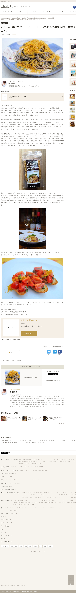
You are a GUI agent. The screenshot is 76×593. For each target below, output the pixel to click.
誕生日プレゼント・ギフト (29, 459)
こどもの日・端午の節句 (7, 489)
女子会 (30, 470)
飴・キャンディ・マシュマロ (19, 504)
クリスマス (4, 480)
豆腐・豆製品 (25, 497)
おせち (11, 483)
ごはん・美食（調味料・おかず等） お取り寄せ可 (12, 442)
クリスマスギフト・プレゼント (40, 461)
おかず (44, 494)
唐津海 (19, 360)
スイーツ (11, 476)
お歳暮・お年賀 (52, 461)
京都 (16, 546)
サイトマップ (30, 591)
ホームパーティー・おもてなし (9, 470)
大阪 (45, 546)
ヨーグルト (50, 492)
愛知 (30, 546)
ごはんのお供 (36, 492)
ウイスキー (24, 507)
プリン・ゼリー (51, 500)
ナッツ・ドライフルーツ (32, 494)
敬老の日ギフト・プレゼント (25, 461)
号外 (2, 538)
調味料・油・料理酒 (27, 492)
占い (2, 529)
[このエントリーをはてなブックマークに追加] (55, 352)
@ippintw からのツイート (38, 551)
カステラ (41, 502)
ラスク (71, 500)
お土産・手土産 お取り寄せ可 (47, 440)
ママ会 (25, 470)
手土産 (21, 470)
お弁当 (39, 497)
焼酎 (20, 507)
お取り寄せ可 (5, 360)
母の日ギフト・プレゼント (25, 463)
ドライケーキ (34, 502)
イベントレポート (6, 523)
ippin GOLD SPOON (6, 541)
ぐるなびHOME (4, 591)
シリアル (57, 492)
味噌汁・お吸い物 (50, 497)
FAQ (35, 591)
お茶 (11, 510)
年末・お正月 (4, 483)
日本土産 (41, 466)
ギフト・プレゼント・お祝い (9, 459)
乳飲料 (15, 510)
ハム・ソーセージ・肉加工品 (56, 494)
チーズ (23, 494)
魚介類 (65, 494)
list (48, 354)
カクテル (60, 507)
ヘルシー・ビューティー (7, 473)
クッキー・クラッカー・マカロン (32, 500)
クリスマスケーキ (26, 479)
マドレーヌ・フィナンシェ (24, 502)
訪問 (12, 466)
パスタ (40, 494)
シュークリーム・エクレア (62, 500)
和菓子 (45, 502)
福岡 (26, 546)
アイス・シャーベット (67, 502)
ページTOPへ (71, 588)
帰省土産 (30, 466)
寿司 (43, 497)
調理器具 (3, 516)
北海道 (35, 546)
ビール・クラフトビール (51, 507)
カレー (63, 497)
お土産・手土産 (4, 440)
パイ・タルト (20, 500)
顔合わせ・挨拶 (23, 466)
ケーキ (14, 500)
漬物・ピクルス (43, 492)
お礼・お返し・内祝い (58, 459)
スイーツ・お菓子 (6, 500)
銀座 (40, 546)
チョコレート (44, 500)
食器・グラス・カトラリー (8, 513)
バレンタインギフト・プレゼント (64, 461)
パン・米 (62, 492)
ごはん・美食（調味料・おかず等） (23, 440)
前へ (71, 582)
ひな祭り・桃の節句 (6, 486)
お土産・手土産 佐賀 (60, 440)
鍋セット (32, 497)
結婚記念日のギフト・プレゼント (44, 459)
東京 (12, 546)
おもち (18, 483)
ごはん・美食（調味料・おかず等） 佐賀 (34, 442)
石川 (21, 546)
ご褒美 (65, 459)
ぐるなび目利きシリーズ (14, 591)
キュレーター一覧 (5, 585)
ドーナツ (15, 502)
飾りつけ (35, 470)
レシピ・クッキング (42, 470)
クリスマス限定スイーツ (14, 479)
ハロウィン (4, 476)
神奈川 (50, 546)
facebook (74, 7)
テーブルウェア (5, 519)
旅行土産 (36, 466)
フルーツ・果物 (30, 504)
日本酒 (16, 507)
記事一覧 (59, 423)
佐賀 (13, 360)
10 (14, 34)
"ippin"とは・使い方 (20, 585)
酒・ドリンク (4, 508)
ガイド (3, 532)
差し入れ (12, 440)
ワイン (11, 507)
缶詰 (36, 497)
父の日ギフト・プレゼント (38, 463)
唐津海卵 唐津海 (15, 339)
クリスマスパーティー (36, 479)
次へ (71, 577)
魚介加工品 (36, 440)
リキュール (66, 507)
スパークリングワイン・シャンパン (36, 507)
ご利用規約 (23, 591)
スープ (58, 497)
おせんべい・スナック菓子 (54, 502)
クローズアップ (5, 526)
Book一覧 (12, 585)
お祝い (20, 459)
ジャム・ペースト (69, 492)
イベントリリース (6, 535)
